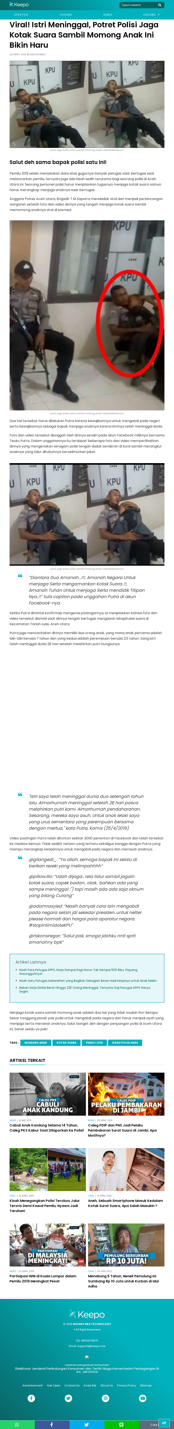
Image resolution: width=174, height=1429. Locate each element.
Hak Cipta (53, 1385)
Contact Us (72, 1385)
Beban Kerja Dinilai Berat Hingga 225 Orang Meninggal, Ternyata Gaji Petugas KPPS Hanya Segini (84, 990)
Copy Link (156, 1424)
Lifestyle (21, 15)
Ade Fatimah (37, 54)
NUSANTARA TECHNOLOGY (92, 1324)
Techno (66, 15)
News (13, 1120)
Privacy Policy (126, 1385)
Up (164, 1423)
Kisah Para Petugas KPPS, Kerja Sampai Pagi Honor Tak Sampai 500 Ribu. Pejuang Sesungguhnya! (78, 972)
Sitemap (146, 1385)
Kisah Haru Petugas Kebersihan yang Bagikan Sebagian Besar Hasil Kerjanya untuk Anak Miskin (88, 981)
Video (107, 15)
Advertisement (32, 1385)
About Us (107, 1385)
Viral (13, 1195)
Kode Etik (90, 1385)
